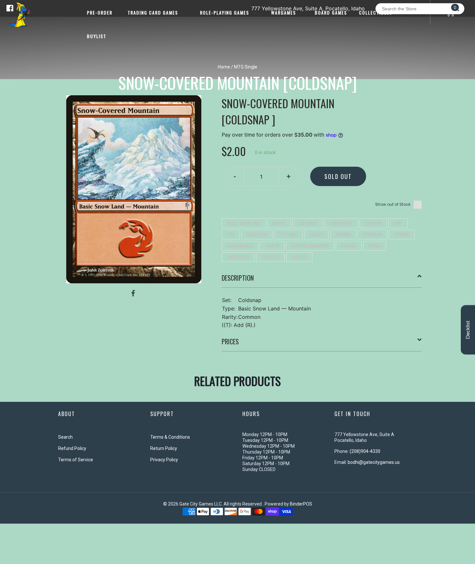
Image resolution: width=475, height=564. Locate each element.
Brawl (279, 222)
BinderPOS (301, 504)
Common (373, 222)
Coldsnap (307, 222)
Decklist (467, 330)
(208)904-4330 (365, 451)
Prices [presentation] (230, 341)
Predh (374, 245)
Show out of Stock (392, 204)
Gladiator (257, 234)
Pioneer (348, 245)
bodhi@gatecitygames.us (374, 462)
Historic (288, 234)
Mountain (372, 234)
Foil (231, 234)
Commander (341, 222)
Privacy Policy (164, 459)
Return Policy (163, 448)
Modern (343, 234)
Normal (401, 234)
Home (224, 66)
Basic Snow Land (244, 222)
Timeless (270, 256)
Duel (398, 222)
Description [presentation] (238, 278)
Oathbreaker (240, 245)
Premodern (238, 256)
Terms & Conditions (170, 437)
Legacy (316, 234)
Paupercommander (310, 245)
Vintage (299, 256)
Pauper (272, 245)
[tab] (322, 280)
